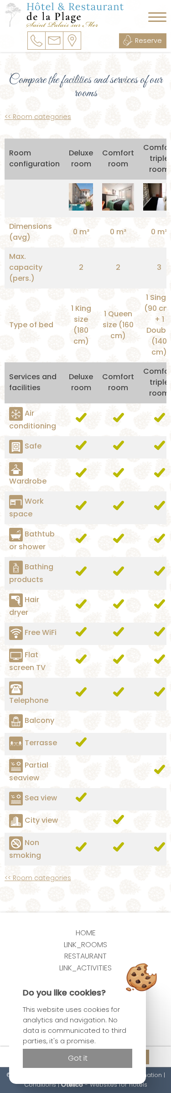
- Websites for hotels (104, 1084)
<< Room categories (38, 116)
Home (86, 933)
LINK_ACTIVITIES (85, 968)
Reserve (148, 40)
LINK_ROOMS (85, 944)
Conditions (40, 1084)
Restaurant (85, 956)
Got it (78, 1058)
